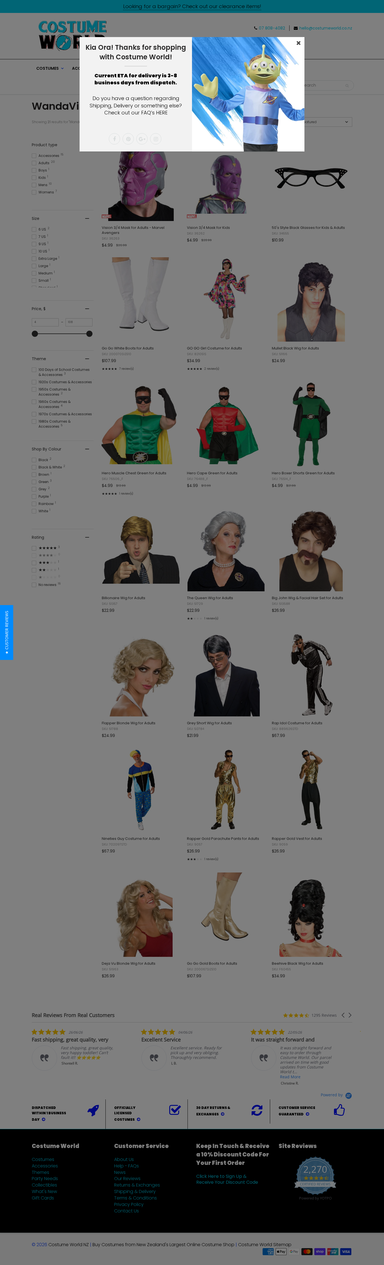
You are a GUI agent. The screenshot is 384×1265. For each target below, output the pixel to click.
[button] (6, 632)
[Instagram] (155, 139)
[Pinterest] (128, 139)
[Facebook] (114, 139)
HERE (162, 112)
